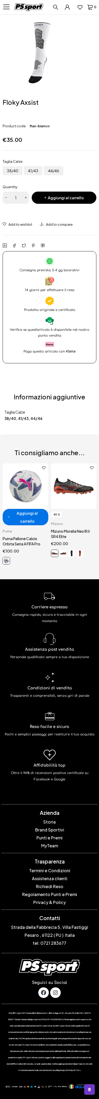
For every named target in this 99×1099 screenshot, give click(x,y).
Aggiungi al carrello (66, 197)
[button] (25, 517)
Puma (7, 531)
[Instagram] (55, 992)
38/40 (12, 170)
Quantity (10, 187)
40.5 (56, 514)
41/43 (33, 170)
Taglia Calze (12, 161)
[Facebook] (43, 992)
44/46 (53, 170)
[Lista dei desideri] (79, 7)
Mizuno (57, 524)
